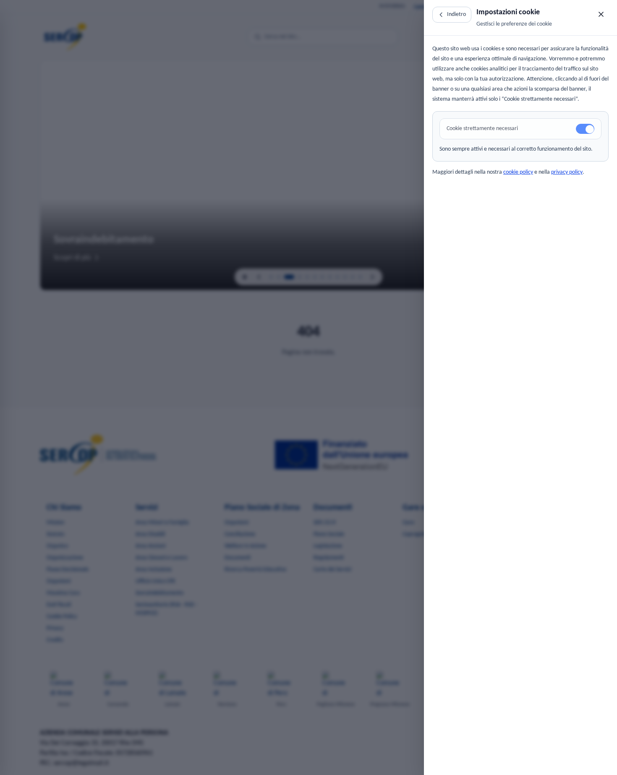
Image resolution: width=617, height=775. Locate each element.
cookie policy (518, 172)
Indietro (456, 14)
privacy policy (567, 172)
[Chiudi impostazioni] (601, 14)
